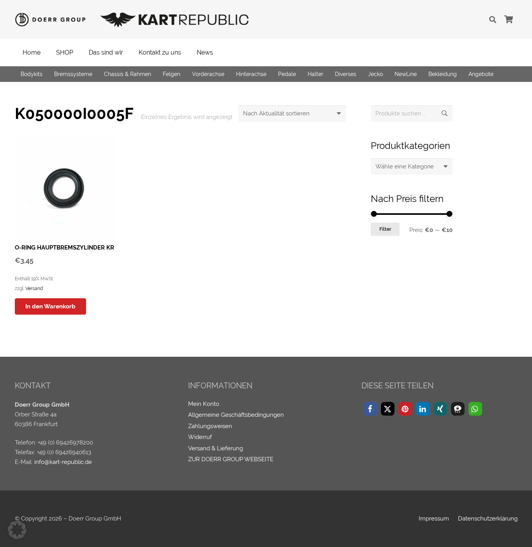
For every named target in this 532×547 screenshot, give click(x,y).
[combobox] (412, 166)
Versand (34, 288)
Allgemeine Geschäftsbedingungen (236, 414)
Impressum (434, 518)
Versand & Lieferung (215, 448)
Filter (385, 229)
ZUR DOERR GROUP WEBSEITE (230, 459)
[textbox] (404, 166)
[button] (492, 19)
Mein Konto (203, 403)
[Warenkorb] (509, 19)
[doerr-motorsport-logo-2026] (52, 20)
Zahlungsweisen (210, 426)
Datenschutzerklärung (488, 518)
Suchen (444, 113)
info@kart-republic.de (63, 462)
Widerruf (200, 437)
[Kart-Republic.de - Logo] (175, 19)
